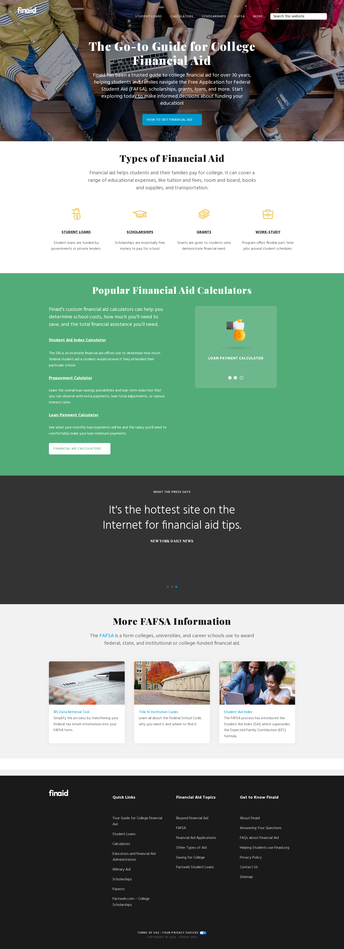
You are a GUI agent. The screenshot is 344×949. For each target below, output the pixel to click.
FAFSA (106, 636)
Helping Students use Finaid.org (264, 848)
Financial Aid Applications (196, 838)
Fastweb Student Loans (195, 867)
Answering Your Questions (261, 828)
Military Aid (122, 870)
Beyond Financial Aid (192, 818)
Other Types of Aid (191, 848)
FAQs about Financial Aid (259, 838)
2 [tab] (235, 378)
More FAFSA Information (172, 621)
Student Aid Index (238, 712)
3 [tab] (241, 378)
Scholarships (122, 879)
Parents (119, 889)
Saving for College (190, 858)
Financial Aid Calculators (77, 448)
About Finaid (250, 818)
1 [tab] (230, 378)
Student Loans (124, 834)
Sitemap (246, 877)
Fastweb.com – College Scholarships (131, 902)
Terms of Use (148, 932)
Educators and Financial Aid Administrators (134, 857)
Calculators (121, 844)
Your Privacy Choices (180, 932)
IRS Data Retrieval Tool (71, 712)
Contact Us (249, 867)
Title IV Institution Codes (158, 712)
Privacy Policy (251, 858)
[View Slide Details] (236, 347)
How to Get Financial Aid (170, 120)
